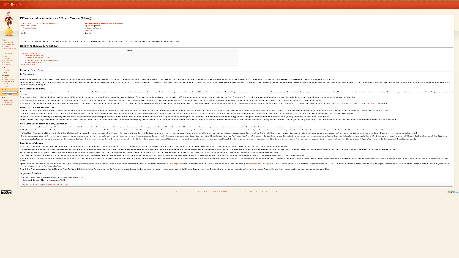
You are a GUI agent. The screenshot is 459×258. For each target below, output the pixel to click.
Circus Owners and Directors (52, 184)
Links (5, 72)
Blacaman (328, 92)
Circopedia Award (9, 79)
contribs (33, 26)
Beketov (373, 103)
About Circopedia (267, 192)
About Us (6, 84)
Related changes (8, 102)
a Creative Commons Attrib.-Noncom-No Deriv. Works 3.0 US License (211, 192)
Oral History (7, 58)
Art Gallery (7, 62)
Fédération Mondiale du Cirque (258, 164)
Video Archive (7, 64)
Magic (66, 184)
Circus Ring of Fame (176, 164)
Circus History (8, 53)
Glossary (6, 70)
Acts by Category (9, 44)
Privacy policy (254, 192)
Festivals (6, 51)
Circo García (194, 127)
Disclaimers (279, 192)
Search (4, 90)
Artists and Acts (35, 184)
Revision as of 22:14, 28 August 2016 (34, 23)
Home (5, 77)
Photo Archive (8, 60)
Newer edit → (90, 30)
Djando (23, 26)
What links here (8, 100)
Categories (24, 184)
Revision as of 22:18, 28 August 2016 (98, 23)
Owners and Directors (10, 48)
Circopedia (24, 4)
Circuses (6, 46)
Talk (27, 26)
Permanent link (8, 104)
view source (53, 23)
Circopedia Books (9, 81)
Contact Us (7, 86)
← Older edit (25, 30)
